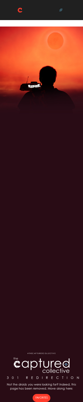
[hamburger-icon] (60, 10)
